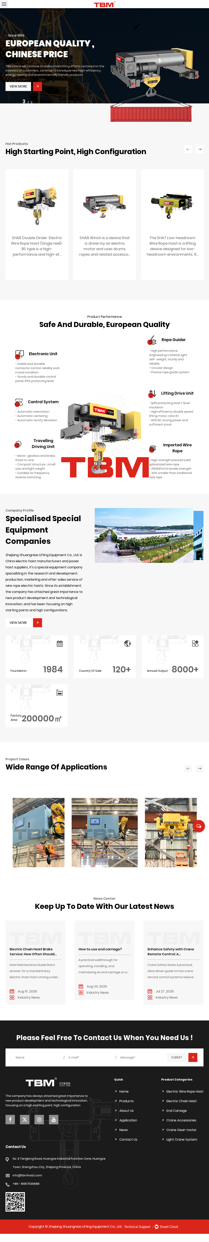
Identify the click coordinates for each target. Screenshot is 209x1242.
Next (201, 68)
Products (126, 1101)
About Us (126, 1110)
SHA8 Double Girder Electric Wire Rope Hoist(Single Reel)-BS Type (37, 249)
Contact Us (128, 1139)
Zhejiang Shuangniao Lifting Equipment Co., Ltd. (85, 1226)
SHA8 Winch (105, 247)
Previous (8, 68)
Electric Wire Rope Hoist (185, 1091)
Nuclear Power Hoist (35, 861)
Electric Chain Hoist (182, 1101)
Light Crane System (182, 1139)
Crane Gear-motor (182, 1130)
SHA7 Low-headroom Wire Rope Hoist (172, 249)
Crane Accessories (181, 1120)
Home (124, 1091)
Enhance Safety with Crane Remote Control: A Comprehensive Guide (171, 952)
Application (128, 1120)
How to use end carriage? (100, 949)
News (123, 1130)
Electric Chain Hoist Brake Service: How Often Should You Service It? (32, 952)
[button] (149, 535)
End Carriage (177, 1110)
